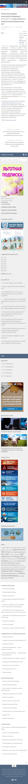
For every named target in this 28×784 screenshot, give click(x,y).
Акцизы (15, 547)
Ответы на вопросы (7, 736)
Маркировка (17, 554)
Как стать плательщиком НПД (10, 733)
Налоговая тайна (12, 561)
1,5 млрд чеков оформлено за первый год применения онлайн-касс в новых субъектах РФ (13, 301)
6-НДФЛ (11, 547)
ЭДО (23, 576)
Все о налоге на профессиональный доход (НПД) (13, 728)
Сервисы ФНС (7, 571)
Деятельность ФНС (13, 550)
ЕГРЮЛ (8, 552)
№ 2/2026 (3, 259)
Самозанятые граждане (17, 569)
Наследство (21, 565)
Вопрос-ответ (4, 550)
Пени (24, 567)
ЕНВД (12, 552)
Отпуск (11, 567)
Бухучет (25, 547)
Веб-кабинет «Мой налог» (9, 747)
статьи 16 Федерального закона (23, 40)
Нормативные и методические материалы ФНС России (13, 616)
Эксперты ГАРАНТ (7, 578)
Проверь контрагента (8, 596)
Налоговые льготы (13, 563)
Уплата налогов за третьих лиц (10, 701)
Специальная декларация (9, 708)
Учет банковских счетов (8, 669)
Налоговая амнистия (12, 559)
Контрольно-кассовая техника (10, 665)
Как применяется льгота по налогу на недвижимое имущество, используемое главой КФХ (12, 294)
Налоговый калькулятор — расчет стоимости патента (11, 648)
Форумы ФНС (6, 715)
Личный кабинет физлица (9, 685)
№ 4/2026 (3, 263)
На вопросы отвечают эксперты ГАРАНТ (13, 628)
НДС (22, 554)
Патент (21, 567)
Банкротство (19, 547)
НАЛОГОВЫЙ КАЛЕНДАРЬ (9, 213)
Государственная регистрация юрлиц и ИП (14, 640)
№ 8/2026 (3, 271)
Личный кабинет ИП (8, 637)
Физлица (13, 575)
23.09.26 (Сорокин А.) (7, 370)
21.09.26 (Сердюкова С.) (7, 367)
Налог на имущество (14, 556)
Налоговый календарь (8, 589)
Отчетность (16, 567)
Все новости (5, 9)
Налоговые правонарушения (10, 565)
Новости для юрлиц (7, 624)
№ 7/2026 (3, 269)
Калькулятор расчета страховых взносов (13, 658)
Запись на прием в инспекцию (10, 681)
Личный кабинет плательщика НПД (12, 743)
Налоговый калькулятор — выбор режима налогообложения (13, 654)
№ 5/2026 (3, 265)
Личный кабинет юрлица (9, 592)
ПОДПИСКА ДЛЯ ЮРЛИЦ (8, 207)
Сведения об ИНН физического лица (12, 662)
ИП (2, 554)
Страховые (17, 571)
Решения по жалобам (8, 621)
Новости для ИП (7, 672)
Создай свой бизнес (8, 644)
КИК (5, 554)
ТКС (23, 571)
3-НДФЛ (7, 547)
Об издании (4, 202)
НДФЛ (3, 556)
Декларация (10, 550)
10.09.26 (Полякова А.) (7, 364)
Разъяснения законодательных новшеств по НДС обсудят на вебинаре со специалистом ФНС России (13, 330)
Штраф (20, 576)
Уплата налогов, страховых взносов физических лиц (11, 689)
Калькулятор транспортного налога (12, 694)
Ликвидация (12, 554)
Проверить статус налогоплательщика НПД (14, 750)
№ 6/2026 (3, 267)
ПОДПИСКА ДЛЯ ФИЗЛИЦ (9, 210)
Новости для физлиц (8, 718)
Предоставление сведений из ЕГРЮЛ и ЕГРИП (12, 600)
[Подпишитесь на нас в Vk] (26, 155)
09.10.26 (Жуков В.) (6, 376)
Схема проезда (5, 204)
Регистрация (5, 569)
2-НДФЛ (3, 547)
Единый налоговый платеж (10, 704)
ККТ (7, 554)
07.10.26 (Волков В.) (6, 373)
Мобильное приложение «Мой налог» (12, 740)
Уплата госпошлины (8, 697)
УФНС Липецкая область (8, 120)
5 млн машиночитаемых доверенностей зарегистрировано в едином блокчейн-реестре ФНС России (13, 314)
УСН (16, 573)
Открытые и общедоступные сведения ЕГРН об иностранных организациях (12, 605)
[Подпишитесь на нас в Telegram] (23, 155)
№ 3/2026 (3, 261)
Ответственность (5, 567)
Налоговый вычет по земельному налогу (13, 711)
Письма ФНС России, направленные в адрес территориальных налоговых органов (13, 611)
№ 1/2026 (3, 257)
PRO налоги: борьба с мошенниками (12, 283)
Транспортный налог (8, 573)
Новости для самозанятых (9, 754)
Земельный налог (20, 552)
